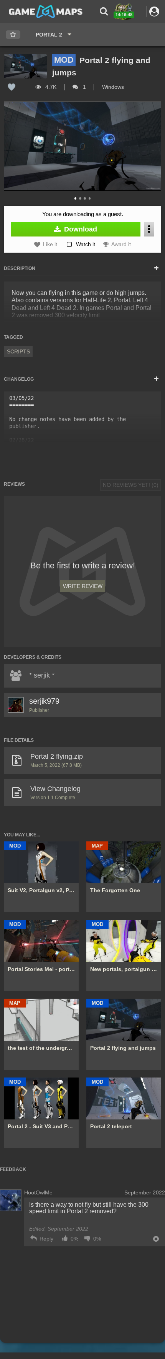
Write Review (82, 586)
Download (79, 229)
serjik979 (44, 701)
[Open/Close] (156, 268)
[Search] (104, 11)
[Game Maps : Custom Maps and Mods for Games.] (45, 11)
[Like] (11, 87)
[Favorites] (13, 34)
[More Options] (149, 229)
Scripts (18, 351)
